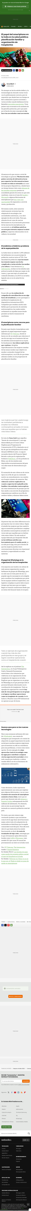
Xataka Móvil (5, 1151)
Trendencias (5, 1180)
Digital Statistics (13, 850)
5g (16, 1115)
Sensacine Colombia (21, 1197)
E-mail (23, 70)
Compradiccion (6, 1184)
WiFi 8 (25, 26)
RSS (21, 1092)
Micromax (19, 838)
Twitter (17, 70)
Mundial (13, 26)
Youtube (15, 1092)
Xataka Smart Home (7, 1155)
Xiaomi (3, 1109)
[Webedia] (6, 1141)
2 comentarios (7, 70)
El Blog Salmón (20, 1180)
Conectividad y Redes (22, 1121)
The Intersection (19, 847)
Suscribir (26, 1081)
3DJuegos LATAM (20, 1193)
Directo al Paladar (6, 1169)
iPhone (4, 1118)
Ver (16, 996)
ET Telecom (15, 334)
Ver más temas (6, 1127)
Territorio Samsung (21, 1112)
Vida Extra (18, 1151)
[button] (11, 84)
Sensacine (18, 1159)
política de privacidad (23, 1084)
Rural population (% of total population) (9, 284)
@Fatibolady (7, 736)
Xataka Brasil (5, 1195)
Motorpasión (19, 1169)
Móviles (20, 26)
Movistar (4, 1106)
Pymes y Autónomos (21, 1182)
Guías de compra (6, 1112)
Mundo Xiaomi (5, 1157)
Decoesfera (5, 1182)
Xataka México (6, 1193)
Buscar (28, 1133)
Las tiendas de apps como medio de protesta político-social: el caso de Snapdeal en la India (15, 854)
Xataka (3, 1148)
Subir (24, 1140)
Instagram (18, 1092)
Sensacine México (21, 1195)
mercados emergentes (16, 104)
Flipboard (20, 70)
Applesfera (4, 1153)
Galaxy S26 (6, 26)
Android (4, 1115)
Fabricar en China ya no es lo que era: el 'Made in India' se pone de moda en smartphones (15, 861)
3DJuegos (18, 1148)
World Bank (6, 288)
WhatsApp (19, 1118)
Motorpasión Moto (21, 1172)
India (29, 921)
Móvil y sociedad (20, 921)
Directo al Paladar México (6, 1200)
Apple (17, 1106)
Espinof (18, 1161)
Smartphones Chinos (7, 1121)
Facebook (14, 70)
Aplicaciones (11, 921)
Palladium (11, 459)
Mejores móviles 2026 (19, 1068)
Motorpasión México (21, 1200)
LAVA (12, 838)
